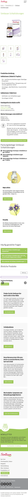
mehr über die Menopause (11, 413)
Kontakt (3, 487)
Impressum (17, 487)
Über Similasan (5, 468)
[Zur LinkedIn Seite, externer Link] (10, 484)
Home (2, 5)
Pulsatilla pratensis (6, 108)
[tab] (14, 250)
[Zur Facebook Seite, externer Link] (2, 484)
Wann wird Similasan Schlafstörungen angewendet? (11, 250)
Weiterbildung (5, 466)
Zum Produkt (5, 284)
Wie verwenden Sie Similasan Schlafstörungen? (13, 261)
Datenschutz (9, 487)
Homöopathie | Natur (6, 461)
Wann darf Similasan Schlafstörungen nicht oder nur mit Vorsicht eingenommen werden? (13, 256)
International (4, 475)
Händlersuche (5, 473)
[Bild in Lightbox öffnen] (14, 29)
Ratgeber (3, 463)
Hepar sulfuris (4, 107)
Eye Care (3, 459)
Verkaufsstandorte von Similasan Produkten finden (14, 140)
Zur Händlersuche (9, 312)
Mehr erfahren (7, 199)
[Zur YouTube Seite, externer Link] (7, 484)
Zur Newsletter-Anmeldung (14, 446)
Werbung (24, 272)
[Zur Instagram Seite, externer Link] (4, 484)
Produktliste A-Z (9, 5)
